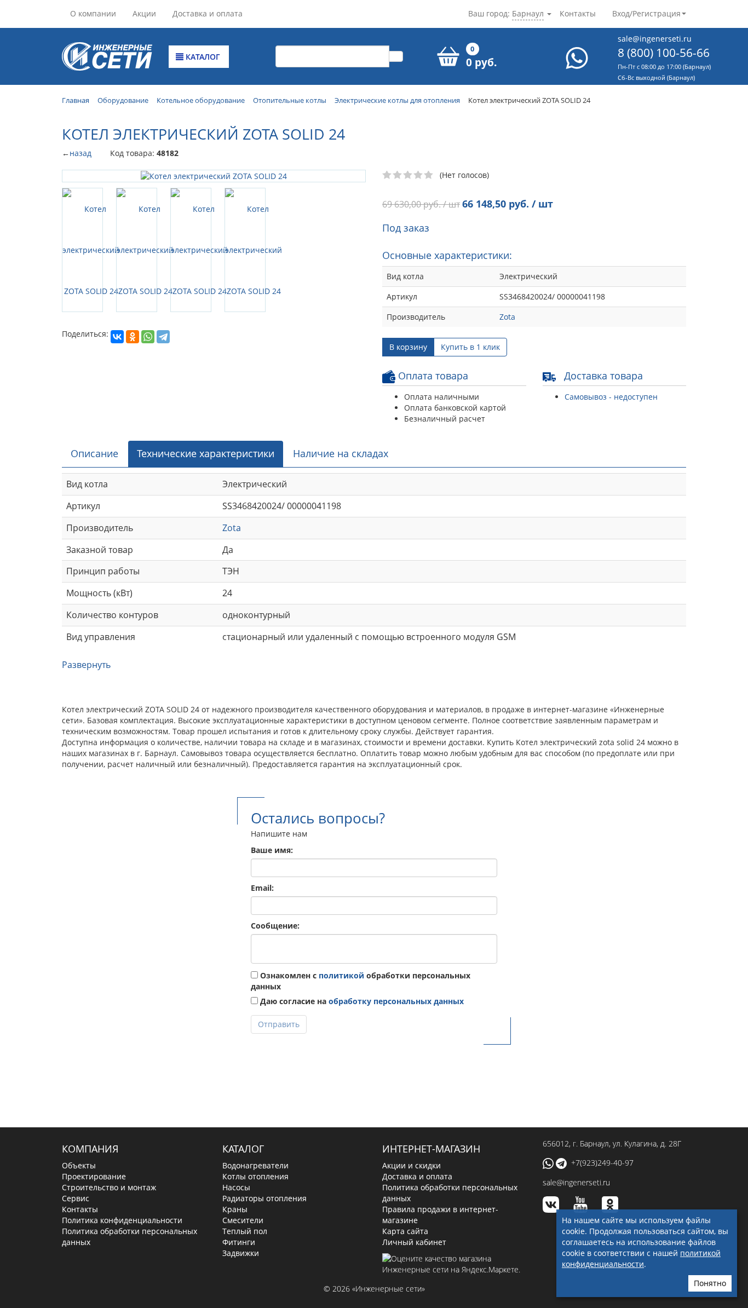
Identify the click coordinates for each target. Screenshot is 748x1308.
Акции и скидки (411, 1165)
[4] (418, 175)
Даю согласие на (361, 1001)
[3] (408, 175)
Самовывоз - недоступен (611, 396)
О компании (93, 13)
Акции (144, 13)
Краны (235, 1209)
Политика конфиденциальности (122, 1220)
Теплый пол (244, 1231)
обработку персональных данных (396, 1001)
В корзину (408, 347)
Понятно (710, 1283)
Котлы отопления (255, 1176)
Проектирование (94, 1176)
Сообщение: (275, 925)
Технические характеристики (205, 453)
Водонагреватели (255, 1165)
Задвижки (240, 1253)
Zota (507, 317)
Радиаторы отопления (264, 1198)
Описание (94, 453)
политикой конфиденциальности (641, 1258)
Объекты (79, 1165)
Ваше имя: (272, 850)
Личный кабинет (414, 1242)
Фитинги (238, 1242)
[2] (398, 175)
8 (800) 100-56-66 (664, 52)
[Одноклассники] (132, 336)
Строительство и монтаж (109, 1187)
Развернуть (86, 665)
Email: (262, 888)
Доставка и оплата (207, 13)
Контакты (578, 13)
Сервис (75, 1198)
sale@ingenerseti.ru (655, 38)
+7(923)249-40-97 (602, 1162)
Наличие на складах (340, 453)
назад (80, 153)
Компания (90, 1148)
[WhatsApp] (147, 336)
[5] (429, 175)
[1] (387, 175)
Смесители (242, 1220)
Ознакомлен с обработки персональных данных (360, 981)
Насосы (236, 1187)
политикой (341, 975)
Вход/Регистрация (646, 13)
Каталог (201, 56)
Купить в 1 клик (470, 347)
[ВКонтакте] (117, 336)
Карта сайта (405, 1231)
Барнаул (528, 13)
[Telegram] (163, 336)
